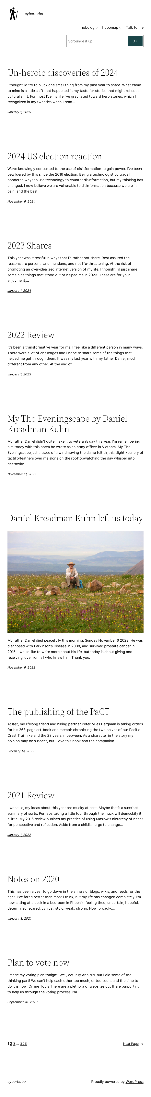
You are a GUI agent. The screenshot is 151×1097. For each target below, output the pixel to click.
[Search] (135, 41)
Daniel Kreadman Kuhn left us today (75, 518)
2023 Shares (29, 245)
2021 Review (31, 795)
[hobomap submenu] (120, 28)
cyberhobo (34, 14)
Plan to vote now (38, 962)
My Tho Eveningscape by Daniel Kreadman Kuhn (67, 423)
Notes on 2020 (33, 879)
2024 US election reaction (54, 156)
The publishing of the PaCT (58, 711)
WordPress (135, 1082)
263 (23, 1043)
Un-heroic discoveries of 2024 (62, 72)
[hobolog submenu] (97, 28)
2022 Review (31, 334)
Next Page (133, 1044)
